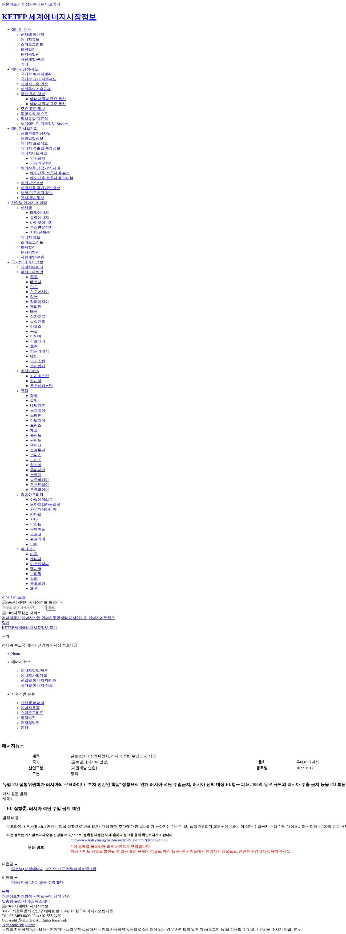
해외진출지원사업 (36, 133)
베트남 (35, 282)
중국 (34, 277)
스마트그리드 (32, 44)
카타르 (35, 514)
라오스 (35, 326)
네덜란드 (37, 406)
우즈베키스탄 (41, 386)
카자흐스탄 (39, 376)
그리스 (35, 460)
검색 (51, 607)
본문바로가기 (13, 4)
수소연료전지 (41, 227)
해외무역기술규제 (36, 89)
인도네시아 (39, 292)
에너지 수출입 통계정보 (40, 148)
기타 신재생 (40, 232)
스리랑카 (37, 366)
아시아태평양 (32, 272)
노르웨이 (37, 410)
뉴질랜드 (37, 321)
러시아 (35, 381)
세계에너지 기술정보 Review (44, 124)
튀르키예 (37, 539)
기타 (24, 64)
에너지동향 (50, 618)
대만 (34, 356)
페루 (34, 589)
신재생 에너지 (32, 35)
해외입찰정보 (32, 138)
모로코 (35, 534)
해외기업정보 (32, 183)
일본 (34, 297)
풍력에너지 (39, 218)
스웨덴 (35, 475)
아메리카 (28, 549)
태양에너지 (39, 213)
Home (15, 654)
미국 (34, 554)
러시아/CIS (30, 371)
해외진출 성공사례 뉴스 (50, 173)
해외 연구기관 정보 (37, 193)
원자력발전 (30, 54)
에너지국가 (11, 618)
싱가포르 (37, 316)
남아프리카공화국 (45, 504)
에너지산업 (31, 618)
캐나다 (35, 559)
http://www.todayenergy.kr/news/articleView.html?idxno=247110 (119, 840)
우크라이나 (39, 490)
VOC (66, 896)
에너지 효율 (30, 237)
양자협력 (37, 158)
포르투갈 (37, 450)
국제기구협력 (41, 163)
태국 (34, 312)
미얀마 (35, 336)
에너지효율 (30, 39)
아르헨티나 (39, 564)
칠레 (34, 579)
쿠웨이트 (37, 529)
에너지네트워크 (34, 153)
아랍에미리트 (41, 500)
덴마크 (35, 445)
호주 (34, 346)
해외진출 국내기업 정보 (40, 188)
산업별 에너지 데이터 (29, 203)
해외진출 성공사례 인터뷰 (51, 178)
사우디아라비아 (43, 509)
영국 (34, 396)
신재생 (26, 208)
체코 (34, 430)
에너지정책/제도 (25, 69)
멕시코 (35, 569)
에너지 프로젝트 (34, 143)
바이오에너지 (41, 222)
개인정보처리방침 (17, 896)
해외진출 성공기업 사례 (40, 168)
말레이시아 (39, 302)
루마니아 (37, 470)
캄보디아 (37, 341)
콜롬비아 (37, 584)
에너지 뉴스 (21, 30)
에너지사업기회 (24, 128)
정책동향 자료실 (34, 119)
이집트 (35, 524)
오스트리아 (39, 485)
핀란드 (35, 440)
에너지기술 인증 (34, 84)
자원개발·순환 (32, 59)
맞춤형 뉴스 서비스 (18, 901)
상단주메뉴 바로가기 (42, 4)
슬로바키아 (39, 480)
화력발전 (28, 49)
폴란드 (35, 435)
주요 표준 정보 (33, 109)
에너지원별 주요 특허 (48, 99)
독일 (34, 401)
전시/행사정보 (32, 198)
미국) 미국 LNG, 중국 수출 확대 (37, 883)
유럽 (24, 391)
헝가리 (35, 465)
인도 (34, 287)
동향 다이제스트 (34, 114)
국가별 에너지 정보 (27, 262)
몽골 (34, 331)
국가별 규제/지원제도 (38, 79)
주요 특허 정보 (33, 94)
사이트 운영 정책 (47, 896)
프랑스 (35, 425)
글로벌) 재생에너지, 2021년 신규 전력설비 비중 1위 (53, 869)
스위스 (35, 455)
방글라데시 (39, 351)
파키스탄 (37, 361)
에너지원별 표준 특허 (48, 104)
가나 (34, 519)
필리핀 (35, 307)
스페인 (35, 415)
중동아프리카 (32, 495)
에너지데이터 (32, 267)
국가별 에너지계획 (36, 74)
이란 (34, 544)
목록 (5, 891)
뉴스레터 (42, 901)
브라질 (35, 574)
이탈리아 (37, 420)
